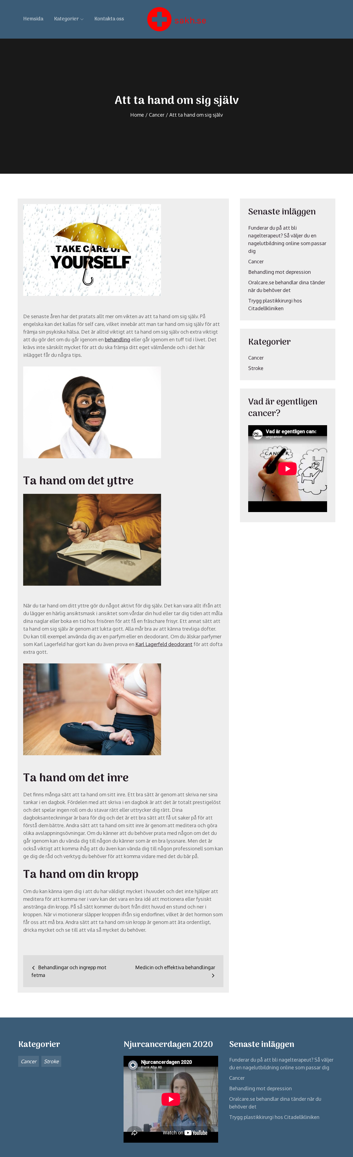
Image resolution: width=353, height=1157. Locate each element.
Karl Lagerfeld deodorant (163, 644)
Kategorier (66, 19)
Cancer (256, 261)
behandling (117, 339)
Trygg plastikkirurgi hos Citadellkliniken (274, 1117)
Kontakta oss (109, 19)
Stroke (255, 368)
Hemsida (33, 19)
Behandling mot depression (279, 272)
